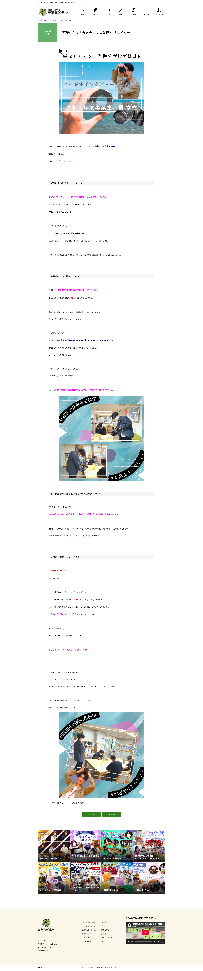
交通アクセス (86, 934)
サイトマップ (158, 15)
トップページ (106, 922)
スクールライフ (108, 15)
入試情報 (133, 15)
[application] (145, 933)
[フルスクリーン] (162, 942)
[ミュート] (159, 942)
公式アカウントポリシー (90, 930)
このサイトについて (88, 922)
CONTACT (146, 15)
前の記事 (91, 814)
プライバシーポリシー (89, 926)
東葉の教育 (95, 15)
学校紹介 (83, 15)
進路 (120, 15)
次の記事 (112, 814)
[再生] (129, 942)
